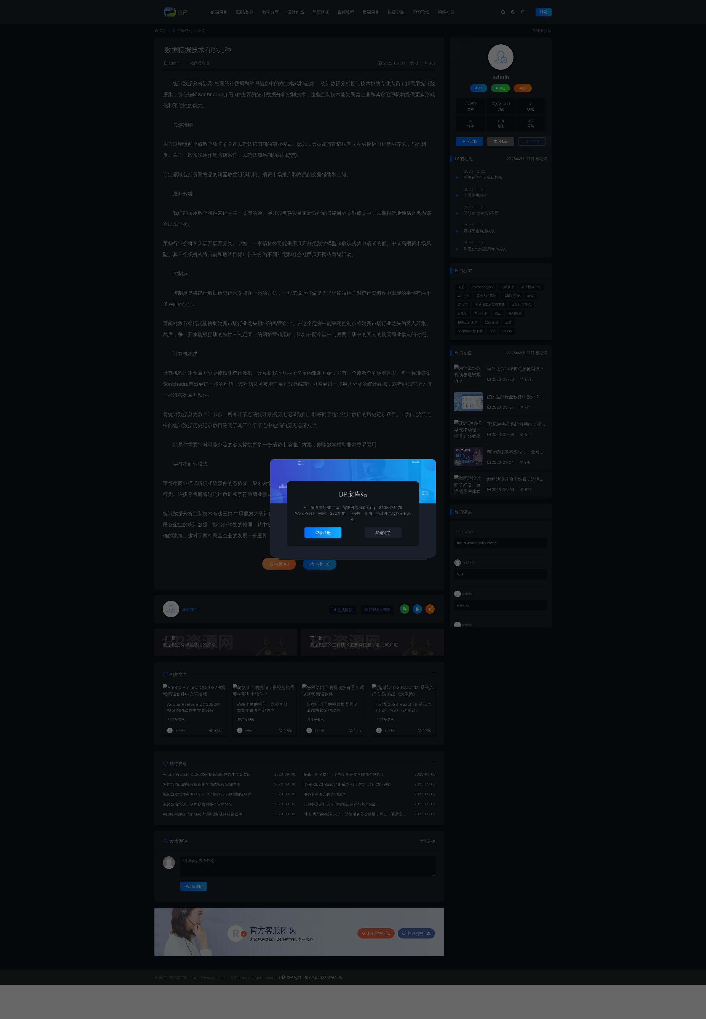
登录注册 (323, 532)
